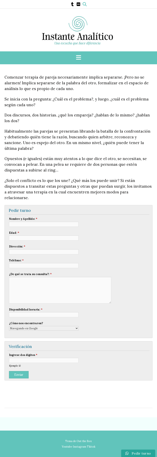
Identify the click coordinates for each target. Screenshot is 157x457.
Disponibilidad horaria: (26, 309)
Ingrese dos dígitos (23, 355)
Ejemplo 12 (15, 365)
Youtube (67, 446)
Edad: (14, 233)
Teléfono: (16, 260)
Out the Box (84, 441)
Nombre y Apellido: (23, 219)
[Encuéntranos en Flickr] (78, 4)
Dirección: (17, 246)
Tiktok (91, 446)
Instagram (79, 446)
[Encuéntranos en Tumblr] (72, 4)
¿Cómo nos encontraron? (26, 323)
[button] (78, 57)
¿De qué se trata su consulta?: (30, 274)
